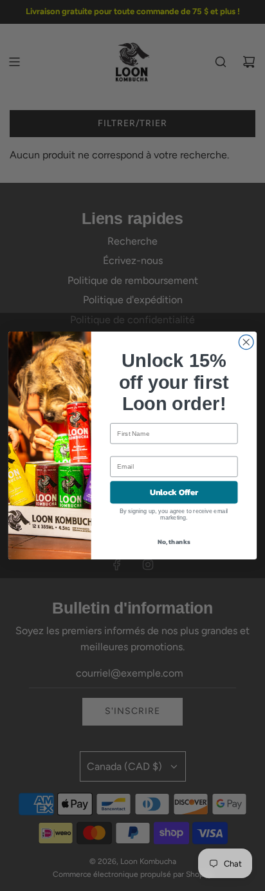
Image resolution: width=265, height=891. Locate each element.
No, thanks (174, 541)
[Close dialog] (246, 342)
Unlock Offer (174, 492)
